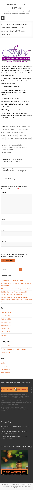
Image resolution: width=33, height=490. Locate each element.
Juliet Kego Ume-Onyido (15, 132)
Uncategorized (5, 352)
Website (3, 241)
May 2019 (4, 335)
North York (23, 135)
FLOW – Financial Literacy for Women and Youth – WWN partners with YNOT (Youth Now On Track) (16, 300)
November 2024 (6, 316)
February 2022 (5, 332)
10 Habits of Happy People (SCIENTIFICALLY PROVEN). (12, 160)
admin (5, 145)
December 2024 (6, 312)
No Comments (8, 152)
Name (3, 219)
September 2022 (6, 325)
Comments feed (6, 369)
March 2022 (5, 328)
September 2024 (6, 319)
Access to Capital (14, 126)
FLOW (19, 129)
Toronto (10, 138)
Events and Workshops (10, 148)
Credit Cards (26, 126)
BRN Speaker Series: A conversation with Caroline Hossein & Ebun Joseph (16, 170)
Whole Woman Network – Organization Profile (16, 289)
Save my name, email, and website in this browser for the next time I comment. (14, 255)
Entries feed (5, 366)
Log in (3, 363)
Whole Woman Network (23, 138)
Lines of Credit (6, 135)
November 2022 (6, 322)
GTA (2, 132)
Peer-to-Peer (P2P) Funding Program (12, 280)
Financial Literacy (8, 129)
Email (3, 230)
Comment (4, 192)
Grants (25, 129)
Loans (15, 135)
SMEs (3, 138)
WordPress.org (5, 372)
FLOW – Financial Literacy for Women (13, 349)
